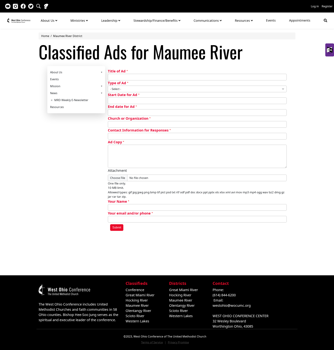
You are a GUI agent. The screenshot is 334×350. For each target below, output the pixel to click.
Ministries (78, 20)
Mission (55, 86)
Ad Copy (115, 142)
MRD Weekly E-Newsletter (71, 100)
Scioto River (135, 316)
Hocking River (137, 300)
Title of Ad (117, 71)
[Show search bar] (325, 20)
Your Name (117, 201)
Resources (243, 20)
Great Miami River (140, 295)
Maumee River (137, 305)
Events (271, 20)
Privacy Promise (178, 342)
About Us (48, 20)
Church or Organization (128, 118)
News (53, 93)
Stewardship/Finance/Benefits (155, 20)
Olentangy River (138, 310)
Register (327, 6)
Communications (207, 20)
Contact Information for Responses (138, 130)
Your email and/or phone (129, 213)
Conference (135, 289)
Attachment (117, 170)
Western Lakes (137, 321)
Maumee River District (67, 36)
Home (18, 20)
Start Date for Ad (122, 94)
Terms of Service (152, 342)
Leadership (109, 20)
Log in (315, 6)
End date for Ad (121, 106)
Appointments (299, 20)
